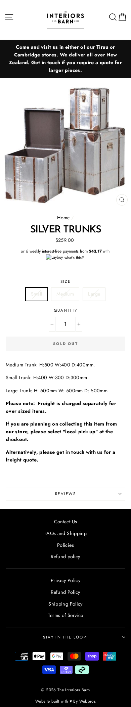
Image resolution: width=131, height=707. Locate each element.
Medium (65, 294)
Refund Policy (65, 592)
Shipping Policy (65, 604)
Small (36, 294)
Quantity (66, 310)
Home (63, 217)
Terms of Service (65, 615)
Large (94, 294)
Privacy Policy (65, 580)
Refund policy (65, 556)
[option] (65, 59)
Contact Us (65, 521)
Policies (65, 545)
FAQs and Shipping (65, 533)
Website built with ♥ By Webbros (65, 701)
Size (65, 281)
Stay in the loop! (65, 637)
